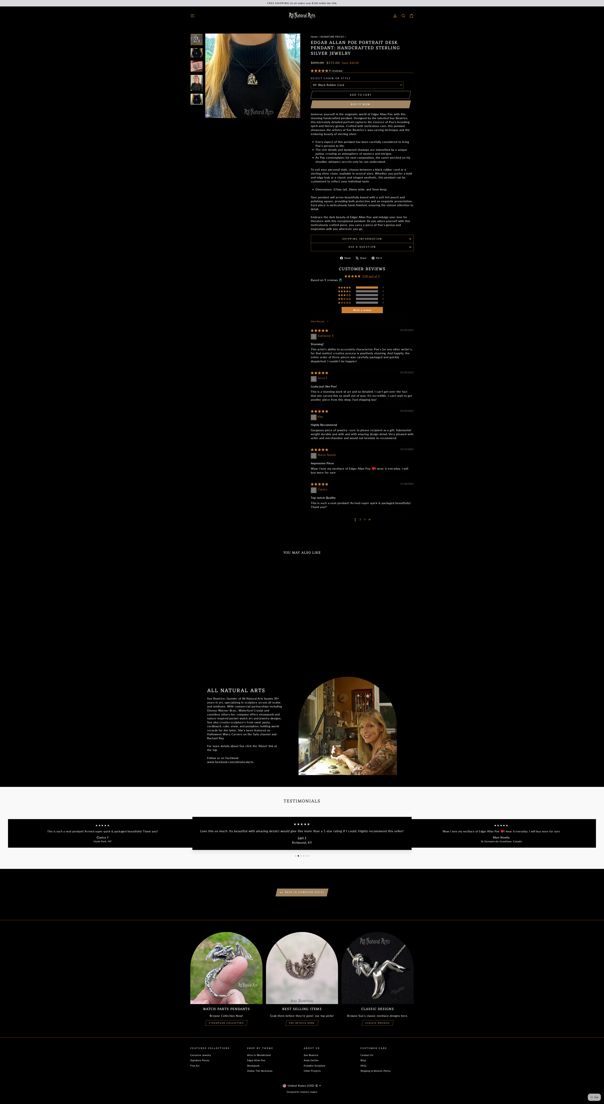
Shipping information (362, 238)
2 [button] (360, 519)
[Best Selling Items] (302, 968)
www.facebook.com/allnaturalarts (230, 762)
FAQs (364, 1065)
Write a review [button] (362, 309)
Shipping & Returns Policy (376, 1070)
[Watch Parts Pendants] (226, 968)
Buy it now (360, 104)
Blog (363, 1060)
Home (314, 36)
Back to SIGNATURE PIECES (304, 892)
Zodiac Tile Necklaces (260, 1070)
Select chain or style (331, 78)
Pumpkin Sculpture (314, 1065)
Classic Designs (377, 1023)
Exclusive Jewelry (200, 1055)
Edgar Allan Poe (256, 1060)
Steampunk (253, 1065)
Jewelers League (308, 1092)
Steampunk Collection (226, 1023)
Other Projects (312, 1070)
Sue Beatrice (311, 1055)
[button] (320, 70)
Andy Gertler (311, 1060)
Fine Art (194, 1065)
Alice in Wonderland (259, 1055)
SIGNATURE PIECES (332, 36)
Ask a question (362, 247)
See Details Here (302, 1023)
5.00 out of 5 (371, 276)
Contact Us (367, 1055)
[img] (319, 330)
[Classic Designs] (377, 968)
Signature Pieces (200, 1060)
